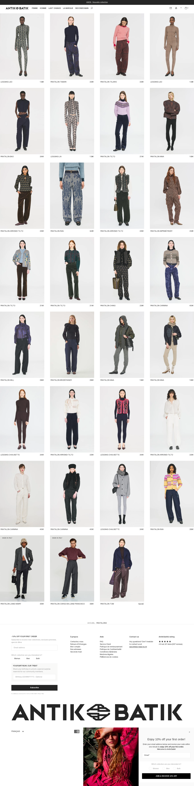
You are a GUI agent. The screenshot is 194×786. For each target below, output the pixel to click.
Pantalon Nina (157, 156)
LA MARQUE (68, 8)
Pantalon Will (7, 380)
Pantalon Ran (57, 231)
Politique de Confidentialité (110, 649)
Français (15, 731)
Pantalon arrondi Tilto (12, 231)
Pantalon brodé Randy (61, 380)
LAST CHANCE (55, 8)
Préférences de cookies (109, 657)
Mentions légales (106, 654)
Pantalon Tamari (58, 82)
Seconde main (76, 652)
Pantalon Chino (107, 305)
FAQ (101, 641)
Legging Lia (56, 156)
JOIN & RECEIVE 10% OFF (166, 776)
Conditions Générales (108, 652)
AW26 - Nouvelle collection (97, 2)
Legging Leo (6, 82)
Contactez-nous (76, 641)
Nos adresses (75, 649)
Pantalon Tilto (107, 156)
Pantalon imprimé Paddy (161, 231)
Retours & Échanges (78, 644)
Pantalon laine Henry (11, 604)
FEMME (35, 8)
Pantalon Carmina (159, 305)
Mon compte (75, 647)
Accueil (91, 623)
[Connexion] (176, 8)
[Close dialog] (189, 732)
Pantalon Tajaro (108, 82)
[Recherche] (92, 8)
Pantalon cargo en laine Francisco (68, 604)
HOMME (43, 8)
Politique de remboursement (111, 647)
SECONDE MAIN (81, 8)
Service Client (105, 644)
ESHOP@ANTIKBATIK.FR (138, 647)
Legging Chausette (10, 455)
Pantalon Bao (7, 156)
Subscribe (34, 687)
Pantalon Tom (107, 604)
